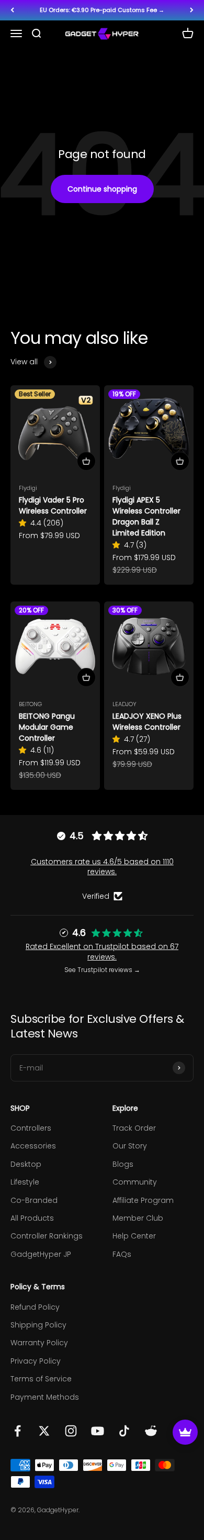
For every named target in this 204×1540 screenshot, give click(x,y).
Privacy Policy (35, 1361)
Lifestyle (24, 1182)
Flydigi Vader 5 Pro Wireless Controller (53, 505)
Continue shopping (102, 189)
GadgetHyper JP (40, 1254)
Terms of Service (41, 1379)
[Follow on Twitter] (44, 1431)
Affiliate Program (143, 1200)
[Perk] (185, 1432)
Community (134, 1182)
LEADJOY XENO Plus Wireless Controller (147, 721)
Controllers (30, 1128)
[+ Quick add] (86, 461)
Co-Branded (34, 1200)
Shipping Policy (38, 1325)
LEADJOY (124, 704)
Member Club (137, 1218)
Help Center (134, 1236)
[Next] (192, 10)
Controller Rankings (46, 1236)
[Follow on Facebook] (17, 1431)
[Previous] (12, 10)
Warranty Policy (39, 1342)
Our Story (129, 1146)
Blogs (122, 1164)
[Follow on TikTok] (124, 1431)
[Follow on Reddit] (151, 1431)
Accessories (33, 1146)
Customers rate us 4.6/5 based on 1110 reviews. (102, 866)
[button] (24, 523)
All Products (32, 1218)
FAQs (121, 1254)
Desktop (25, 1164)
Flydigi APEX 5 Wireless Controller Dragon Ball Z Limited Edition (146, 516)
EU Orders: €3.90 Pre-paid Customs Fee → (102, 10)
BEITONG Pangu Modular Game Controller (47, 727)
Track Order (134, 1128)
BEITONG (30, 704)
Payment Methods (44, 1397)
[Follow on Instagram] (71, 1431)
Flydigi (28, 488)
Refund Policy (35, 1307)
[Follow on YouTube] (97, 1431)
